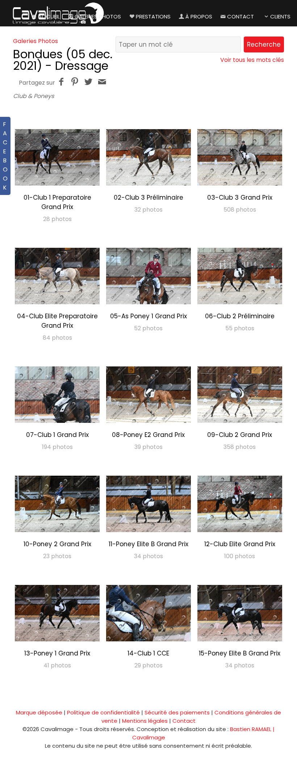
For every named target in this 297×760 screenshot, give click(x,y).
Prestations (153, 16)
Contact (240, 16)
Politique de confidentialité (103, 712)
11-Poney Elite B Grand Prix (148, 544)
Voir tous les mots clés (252, 60)
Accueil (49, 16)
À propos (198, 16)
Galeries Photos (98, 16)
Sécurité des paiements (177, 712)
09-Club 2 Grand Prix (239, 434)
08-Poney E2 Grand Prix (148, 434)
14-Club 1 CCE (148, 653)
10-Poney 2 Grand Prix (57, 544)
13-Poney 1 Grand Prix (57, 653)
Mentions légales (145, 721)
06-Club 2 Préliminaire (240, 316)
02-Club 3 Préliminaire (148, 197)
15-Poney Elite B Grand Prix (239, 653)
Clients (280, 16)
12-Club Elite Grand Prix (239, 544)
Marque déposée (39, 712)
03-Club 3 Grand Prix (239, 197)
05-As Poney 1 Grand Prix (148, 316)
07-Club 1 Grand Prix (57, 434)
